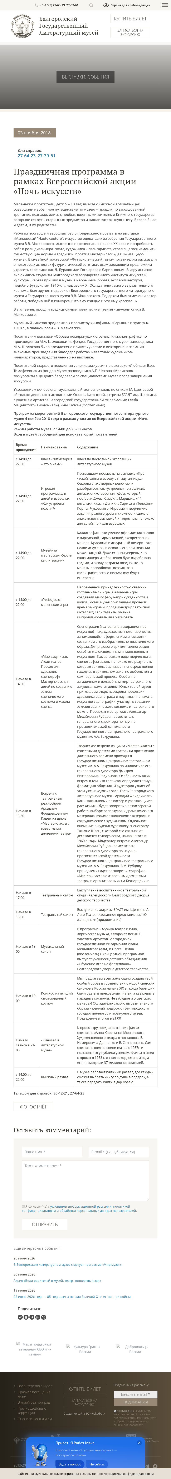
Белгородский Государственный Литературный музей (68, 25)
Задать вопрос (70, 1464)
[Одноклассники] (26, 1317)
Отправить (45, 1224)
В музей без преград (34, 1402)
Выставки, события (85, 77)
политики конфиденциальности (131, 1474)
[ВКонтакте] (20, 1317)
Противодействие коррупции (32, 1410)
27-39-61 (72, 5)
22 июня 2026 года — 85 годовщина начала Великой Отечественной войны (72, 1296)
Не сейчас (97, 1464)
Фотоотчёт (33, 1106)
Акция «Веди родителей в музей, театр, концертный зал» (57, 1280)
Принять (71, 1474)
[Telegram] (31, 1317)
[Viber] (43, 1317)
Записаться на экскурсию (130, 32)
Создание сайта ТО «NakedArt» (84, 1413)
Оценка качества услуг (35, 1419)
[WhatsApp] (37, 1317)
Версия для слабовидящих (130, 5)
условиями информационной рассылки (81, 1206)
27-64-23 (59, 5)
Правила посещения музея (34, 1394)
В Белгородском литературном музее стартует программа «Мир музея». (68, 1264)
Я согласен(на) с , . (135, 1418)
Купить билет (130, 18)
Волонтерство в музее (35, 1386)
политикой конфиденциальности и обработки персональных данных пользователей (79, 1208)
